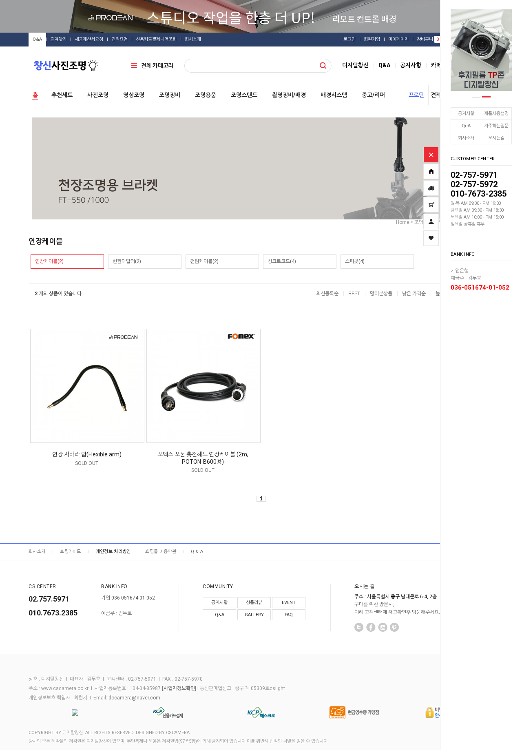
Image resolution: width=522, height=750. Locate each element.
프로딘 (416, 95)
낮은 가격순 (414, 293)
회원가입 (372, 39)
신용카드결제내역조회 (156, 39)
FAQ (289, 614)
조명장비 (169, 95)
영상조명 (133, 95)
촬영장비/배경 (289, 95)
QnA (466, 125)
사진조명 (97, 95)
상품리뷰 (254, 602)
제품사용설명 (496, 113)
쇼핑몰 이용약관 (160, 551)
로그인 (349, 39)
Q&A (37, 39)
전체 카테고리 (157, 65)
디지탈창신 (355, 65)
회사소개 (466, 138)
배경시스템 (334, 95)
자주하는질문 (496, 125)
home (402, 222)
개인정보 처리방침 (113, 551)
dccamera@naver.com (134, 698)
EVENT (289, 602)
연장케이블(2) (49, 261)
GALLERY (254, 614)
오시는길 (496, 138)
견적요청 (119, 39)
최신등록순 (327, 293)
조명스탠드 (244, 95)
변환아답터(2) (127, 261)
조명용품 (205, 95)
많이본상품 (381, 293)
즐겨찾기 (58, 39)
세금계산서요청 (89, 39)
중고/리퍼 (373, 95)
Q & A (197, 551)
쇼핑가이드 (70, 551)
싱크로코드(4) (282, 261)
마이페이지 (398, 39)
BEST (354, 293)
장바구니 (428, 39)
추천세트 (62, 95)
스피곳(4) (355, 261)
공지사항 (466, 113)
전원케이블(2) (204, 261)
